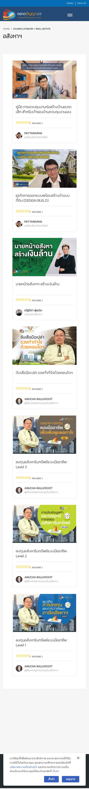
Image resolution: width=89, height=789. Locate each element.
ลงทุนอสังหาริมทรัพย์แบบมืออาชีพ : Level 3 (42, 464)
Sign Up (81, 3)
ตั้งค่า (56, 771)
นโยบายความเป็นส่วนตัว (23, 767)
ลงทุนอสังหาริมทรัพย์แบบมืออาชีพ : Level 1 (42, 642)
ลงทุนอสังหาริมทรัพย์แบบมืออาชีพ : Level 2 (42, 553)
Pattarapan (35, 135)
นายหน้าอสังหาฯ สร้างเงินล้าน (37, 284)
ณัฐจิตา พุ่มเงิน (33, 312)
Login (70, 3)
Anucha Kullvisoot (41, 401)
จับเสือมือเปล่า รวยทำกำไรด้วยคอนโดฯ (44, 372)
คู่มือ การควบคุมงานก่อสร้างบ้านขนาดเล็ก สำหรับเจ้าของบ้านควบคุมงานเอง (43, 109)
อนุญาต (70, 779)
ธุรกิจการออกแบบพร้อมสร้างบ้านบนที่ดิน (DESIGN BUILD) (43, 198)
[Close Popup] (78, 758)
